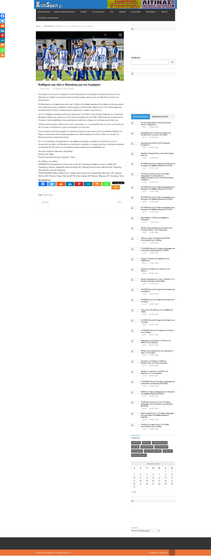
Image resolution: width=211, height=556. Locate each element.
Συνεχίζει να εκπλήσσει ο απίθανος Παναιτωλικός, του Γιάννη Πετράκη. (154, 362)
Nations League (161, 447)
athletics (136, 443)
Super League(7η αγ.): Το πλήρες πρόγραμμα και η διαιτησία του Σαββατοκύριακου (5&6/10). (157, 415)
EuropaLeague (146, 447)
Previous (45, 202)
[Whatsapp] (106, 184)
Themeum (50, 553)
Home (38, 26)
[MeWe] (88, 184)
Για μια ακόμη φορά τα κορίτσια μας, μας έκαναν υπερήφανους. (156, 124)
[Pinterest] (79, 184)
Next (120, 202)
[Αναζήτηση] (172, 62)
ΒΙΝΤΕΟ (164, 12)
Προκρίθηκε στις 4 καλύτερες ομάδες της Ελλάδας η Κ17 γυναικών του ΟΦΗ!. (156, 134)
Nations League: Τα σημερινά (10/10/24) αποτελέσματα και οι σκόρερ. (155, 239)
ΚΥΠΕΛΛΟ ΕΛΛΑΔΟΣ (139, 455)
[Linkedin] (70, 184)
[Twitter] (52, 184)
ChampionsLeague (160, 443)
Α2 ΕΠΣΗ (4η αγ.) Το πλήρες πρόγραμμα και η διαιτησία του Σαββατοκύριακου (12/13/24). (158, 188)
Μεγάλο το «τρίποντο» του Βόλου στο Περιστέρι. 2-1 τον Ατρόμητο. (154, 372)
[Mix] (97, 184)
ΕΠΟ (112, 12)
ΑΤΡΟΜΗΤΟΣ (49, 26)
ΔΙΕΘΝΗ (122, 12)
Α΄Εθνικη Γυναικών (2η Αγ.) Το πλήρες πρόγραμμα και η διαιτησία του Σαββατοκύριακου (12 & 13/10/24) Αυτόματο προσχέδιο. (157, 177)
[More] (115, 187)
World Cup (168, 451)
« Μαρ (133, 492)
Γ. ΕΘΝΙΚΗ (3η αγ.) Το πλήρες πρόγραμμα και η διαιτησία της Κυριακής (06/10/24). (158, 382)
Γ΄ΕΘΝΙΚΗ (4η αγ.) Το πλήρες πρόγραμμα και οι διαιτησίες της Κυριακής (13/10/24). (158, 249)
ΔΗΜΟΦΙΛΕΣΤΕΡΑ (160, 117)
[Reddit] (61, 184)
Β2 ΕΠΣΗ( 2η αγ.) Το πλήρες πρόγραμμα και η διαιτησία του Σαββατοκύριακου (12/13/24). (158, 198)
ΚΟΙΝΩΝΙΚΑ (151, 12)
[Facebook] (43, 184)
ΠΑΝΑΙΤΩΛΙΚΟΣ (68, 89)
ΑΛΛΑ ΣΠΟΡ (136, 12)
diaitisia (135, 447)
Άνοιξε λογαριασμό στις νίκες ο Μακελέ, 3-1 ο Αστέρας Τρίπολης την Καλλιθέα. (158, 280)
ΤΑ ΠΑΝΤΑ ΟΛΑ (98, 12)
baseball (146, 443)
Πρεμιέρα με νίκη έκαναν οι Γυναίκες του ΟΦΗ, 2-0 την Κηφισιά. (156, 342)
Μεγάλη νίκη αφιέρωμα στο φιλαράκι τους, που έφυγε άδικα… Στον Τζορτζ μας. (156, 229)
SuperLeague (48, 195)
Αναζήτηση (135, 58)
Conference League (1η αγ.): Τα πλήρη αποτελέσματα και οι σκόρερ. (155, 425)
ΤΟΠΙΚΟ (83, 12)
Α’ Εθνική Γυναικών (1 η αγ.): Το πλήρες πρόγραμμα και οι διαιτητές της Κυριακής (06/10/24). (156, 404)
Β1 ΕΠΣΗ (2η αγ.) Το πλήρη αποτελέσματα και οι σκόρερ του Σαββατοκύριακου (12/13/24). (158, 165)
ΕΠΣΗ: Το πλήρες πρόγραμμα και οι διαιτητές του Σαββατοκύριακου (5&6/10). (158, 393)
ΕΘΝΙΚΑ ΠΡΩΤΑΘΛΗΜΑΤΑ (64, 12)
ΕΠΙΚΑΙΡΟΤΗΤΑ (44, 12)
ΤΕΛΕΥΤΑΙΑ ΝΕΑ (140, 117)
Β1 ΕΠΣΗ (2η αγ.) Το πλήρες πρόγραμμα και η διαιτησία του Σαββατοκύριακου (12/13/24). (158, 208)
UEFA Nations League (153, 451)
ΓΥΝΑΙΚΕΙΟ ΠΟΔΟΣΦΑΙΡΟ (48, 18)
